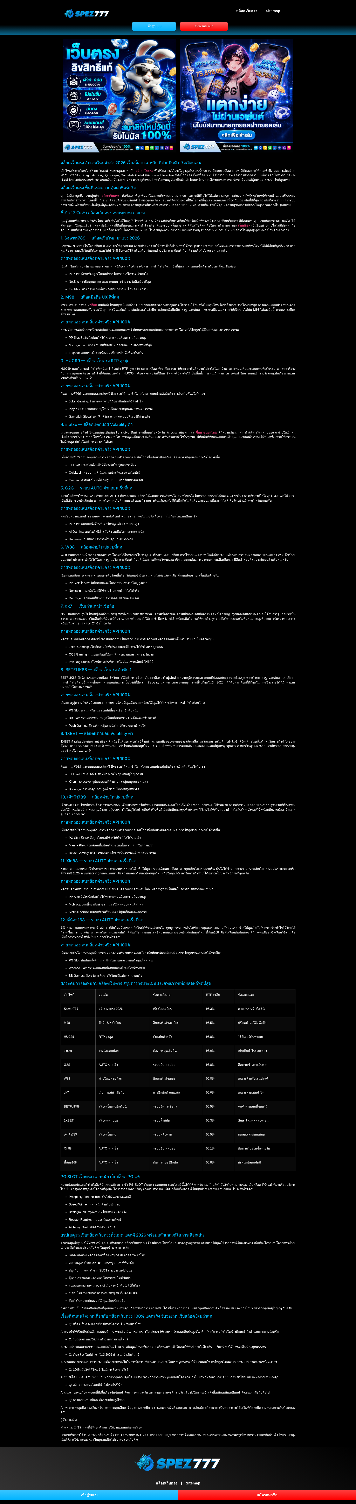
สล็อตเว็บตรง (247, 11)
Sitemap (273, 11)
